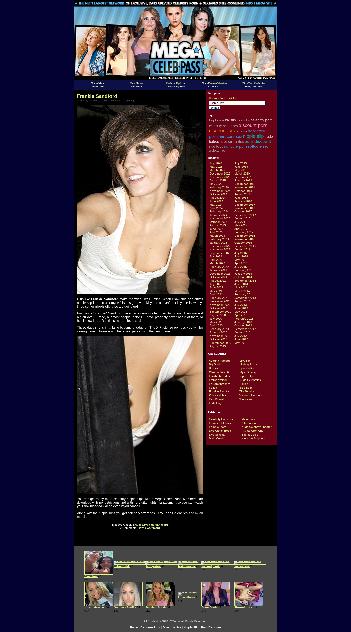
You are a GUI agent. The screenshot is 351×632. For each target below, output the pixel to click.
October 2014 (243, 277)
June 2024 (216, 201)
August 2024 (218, 197)
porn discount (258, 141)
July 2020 (216, 318)
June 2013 (241, 308)
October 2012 (243, 325)
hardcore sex (230, 136)
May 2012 (240, 342)
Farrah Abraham (219, 383)
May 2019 (240, 170)
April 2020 (216, 325)
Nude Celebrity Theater (257, 426)
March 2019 (242, 173)
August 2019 (218, 346)
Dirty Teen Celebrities (253, 83)
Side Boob (246, 387)
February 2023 (219, 239)
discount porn (253, 125)
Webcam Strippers (253, 438)
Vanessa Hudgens (251, 395)
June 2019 (241, 166)
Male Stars (248, 419)
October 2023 (218, 221)
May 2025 (216, 183)
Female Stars (217, 426)
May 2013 (240, 311)
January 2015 (243, 273)
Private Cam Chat (253, 430)
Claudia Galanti (219, 372)
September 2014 (245, 280)
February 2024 (219, 211)
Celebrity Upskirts (175, 83)
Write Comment (149, 527)
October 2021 (218, 277)
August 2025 (218, 180)
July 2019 (240, 163)
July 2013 (240, 304)
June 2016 (241, 256)
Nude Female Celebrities (214, 83)
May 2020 (216, 322)
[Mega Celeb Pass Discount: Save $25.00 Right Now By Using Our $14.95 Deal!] (175, 78)
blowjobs (243, 120)
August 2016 (242, 249)
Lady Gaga (216, 403)
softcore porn (235, 146)
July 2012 (240, 335)
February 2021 (219, 297)
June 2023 (216, 228)
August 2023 (218, 225)
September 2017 (245, 215)
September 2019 (220, 342)
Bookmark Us (228, 98)
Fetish (213, 387)
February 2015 (244, 270)
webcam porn (219, 150)
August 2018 (242, 194)
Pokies (243, 383)
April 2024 (216, 208)
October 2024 (218, 194)
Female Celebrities (221, 423)
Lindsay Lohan (248, 364)
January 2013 (243, 322)
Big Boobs (216, 120)
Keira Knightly (218, 395)
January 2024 (218, 215)
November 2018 (244, 187)
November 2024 (220, 190)
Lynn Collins (247, 368)
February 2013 (244, 318)
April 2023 (216, 232)
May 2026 (216, 166)
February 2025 (219, 187)
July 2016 (240, 253)
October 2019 (218, 339)
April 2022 (216, 259)
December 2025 (220, 173)
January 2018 (243, 201)
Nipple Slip (246, 376)
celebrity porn (262, 120)
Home (213, 98)
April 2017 (240, 228)
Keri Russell (216, 399)
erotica (242, 131)
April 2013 (240, 315)
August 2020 (218, 315)
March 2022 (217, 263)
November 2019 (220, 335)
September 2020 (220, 311)
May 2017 (240, 225)
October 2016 (243, 242)
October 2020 (218, 308)
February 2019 (244, 177)
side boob (216, 146)
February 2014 (244, 294)
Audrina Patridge (220, 360)
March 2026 (217, 170)
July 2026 (216, 163)
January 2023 (218, 242)
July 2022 (216, 256)
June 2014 (241, 284)
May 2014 (240, 287)
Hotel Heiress (136, 83)
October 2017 (243, 211)
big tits (230, 120)
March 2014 (242, 291)
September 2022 (220, 253)
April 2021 (216, 294)
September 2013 (245, 297)
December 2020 (220, 301)
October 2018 (243, 190)
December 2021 (220, 273)
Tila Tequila (246, 391)
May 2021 (216, 291)
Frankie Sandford (97, 96)
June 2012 (241, 339)
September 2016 (245, 246)
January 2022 (218, 270)
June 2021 (216, 287)
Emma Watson (218, 380)
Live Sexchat (217, 434)
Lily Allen (245, 360)
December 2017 (244, 204)
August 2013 (242, 301)
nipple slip (253, 136)
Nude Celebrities (250, 380)
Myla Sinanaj (247, 372)
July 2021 (216, 284)
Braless (138, 524)
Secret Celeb (250, 434)
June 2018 (241, 197)
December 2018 (244, 183)
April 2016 (240, 263)
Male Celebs (217, 438)
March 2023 (217, 235)
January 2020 (218, 332)
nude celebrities (232, 142)
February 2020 (219, 329)
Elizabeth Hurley (219, 376)
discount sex (222, 130)
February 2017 (244, 232)
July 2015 (240, 266)
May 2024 (216, 204)
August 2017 (242, 218)
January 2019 (243, 180)
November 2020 (220, 304)
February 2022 (219, 266)
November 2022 (220, 249)
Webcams (245, 399)
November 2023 (220, 218)
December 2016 (244, 235)
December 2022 (220, 246)
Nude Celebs (97, 83)
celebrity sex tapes (223, 126)
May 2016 (240, 259)
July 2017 (240, 221)
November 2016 (244, 239)
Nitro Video (249, 423)
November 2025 (220, 177)
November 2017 (244, 208)
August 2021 (218, 280)
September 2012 (245, 329)
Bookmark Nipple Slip (123, 100)
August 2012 (242, 332)
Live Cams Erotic (220, 430)
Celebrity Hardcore (221, 419)
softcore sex (258, 146)
